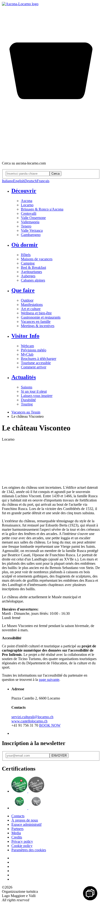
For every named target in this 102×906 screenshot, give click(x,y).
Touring (27, 404)
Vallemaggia (30, 222)
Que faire (23, 290)
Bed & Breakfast (33, 267)
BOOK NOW (49, 725)
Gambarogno (31, 235)
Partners (17, 829)
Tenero (26, 226)
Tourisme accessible (36, 363)
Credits (16, 837)
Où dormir (24, 245)
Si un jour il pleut (34, 391)
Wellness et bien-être (36, 313)
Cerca (55, 173)
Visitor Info (25, 336)
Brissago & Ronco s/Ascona (42, 209)
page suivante (49, 680)
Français (43, 181)
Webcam (27, 346)
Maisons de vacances (36, 259)
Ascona (26, 201)
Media (16, 833)
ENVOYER (59, 755)
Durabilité (28, 400)
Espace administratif (26, 824)
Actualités (23, 377)
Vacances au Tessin (25, 412)
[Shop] (51, 155)
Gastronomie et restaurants (40, 317)
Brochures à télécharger (38, 359)
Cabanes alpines (33, 280)
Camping (28, 263)
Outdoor (27, 300)
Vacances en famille (36, 322)
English (18, 181)
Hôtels (26, 255)
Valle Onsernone (33, 218)
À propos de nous (24, 820)
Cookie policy (21, 846)
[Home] (20, 4)
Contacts (17, 816)
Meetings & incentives (37, 326)
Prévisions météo (33, 350)
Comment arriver (33, 367)
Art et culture (31, 309)
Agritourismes (31, 272)
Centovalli (28, 213)
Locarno (27, 205)
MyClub (27, 354)
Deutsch (30, 181)
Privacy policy (22, 841)
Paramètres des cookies (28, 850)
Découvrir (23, 191)
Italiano (7, 181)
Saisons (26, 387)
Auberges (28, 276)
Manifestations (32, 305)
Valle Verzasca (32, 230)
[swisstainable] (27, 791)
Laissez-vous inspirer (36, 396)
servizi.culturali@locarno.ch (32, 717)
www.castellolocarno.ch (29, 721)
